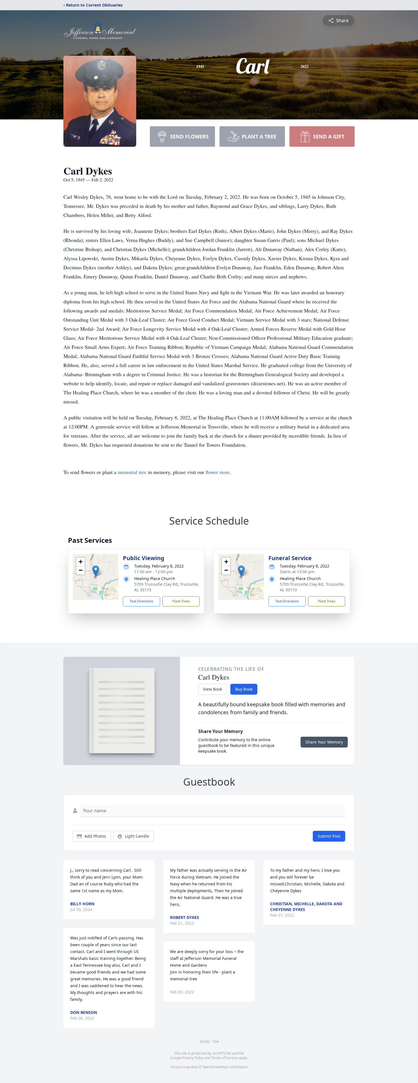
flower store (217, 472)
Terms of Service (224, 1057)
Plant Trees (181, 601)
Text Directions (141, 601)
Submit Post (329, 836)
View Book (212, 689)
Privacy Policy (193, 1057)
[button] (95, 571)
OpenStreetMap (215, 1067)
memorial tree (132, 472)
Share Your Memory (324, 742)
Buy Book (244, 689)
